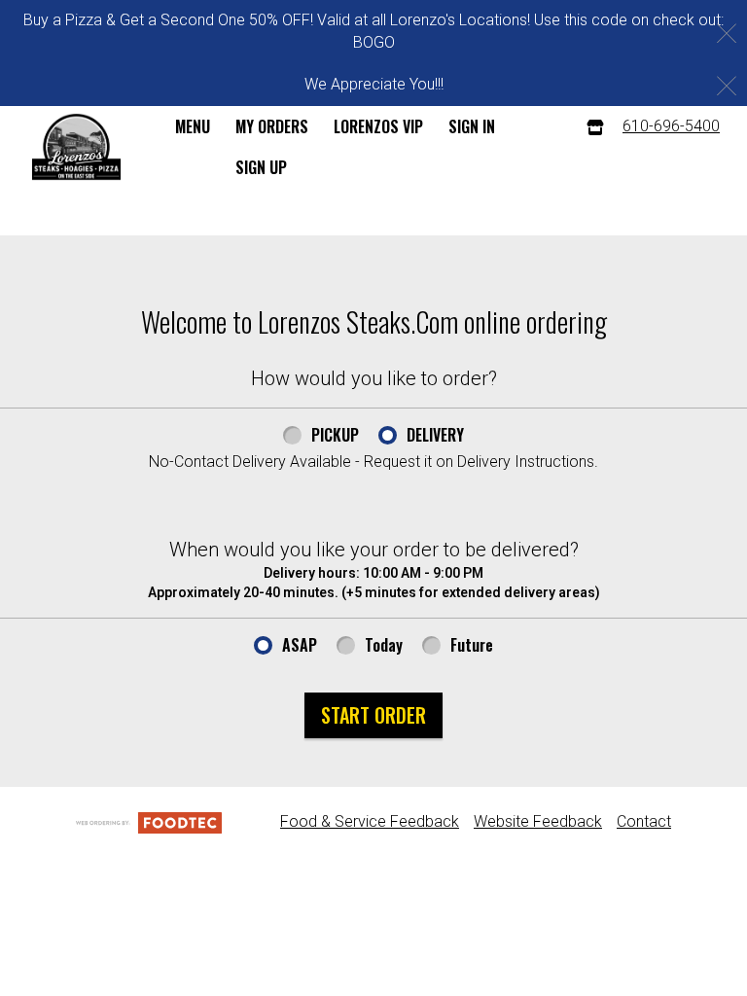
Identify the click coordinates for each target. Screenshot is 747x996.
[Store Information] (595, 127)
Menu (192, 126)
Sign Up (261, 167)
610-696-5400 (671, 126)
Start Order (373, 714)
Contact (644, 821)
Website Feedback (538, 821)
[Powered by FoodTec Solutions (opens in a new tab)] (149, 821)
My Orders (271, 126)
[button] (76, 147)
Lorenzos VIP (378, 126)
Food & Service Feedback (369, 821)
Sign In (471, 126)
